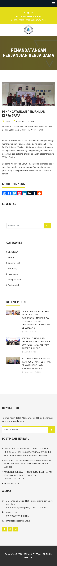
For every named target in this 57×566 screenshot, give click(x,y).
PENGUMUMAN (11, 483)
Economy (12, 268)
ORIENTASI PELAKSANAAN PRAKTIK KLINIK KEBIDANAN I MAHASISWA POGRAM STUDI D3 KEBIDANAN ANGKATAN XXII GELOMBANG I (36, 319)
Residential (13, 285)
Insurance (13, 274)
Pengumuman (14, 279)
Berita (7, 121)
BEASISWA (13, 252)
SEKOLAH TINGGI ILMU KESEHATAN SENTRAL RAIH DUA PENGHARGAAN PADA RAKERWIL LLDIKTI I (36, 343)
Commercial (14, 263)
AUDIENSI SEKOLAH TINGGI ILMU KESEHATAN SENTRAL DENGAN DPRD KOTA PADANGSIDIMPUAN (36, 363)
